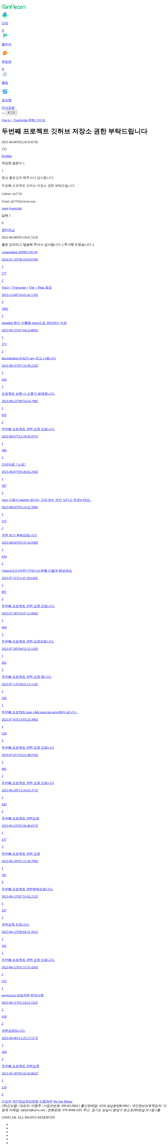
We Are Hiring (62, 1101)
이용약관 (45, 1101)
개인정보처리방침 (25, 1101)
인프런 (6, 1101)
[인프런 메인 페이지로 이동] (84, 6)
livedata (7, 156)
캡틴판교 (8, 230)
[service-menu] (3, 113)
